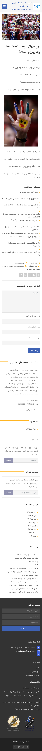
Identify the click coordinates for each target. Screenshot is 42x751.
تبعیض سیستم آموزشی (30, 575)
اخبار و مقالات (32, 266)
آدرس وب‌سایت (34, 337)
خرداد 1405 (32, 515)
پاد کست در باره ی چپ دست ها (27, 565)
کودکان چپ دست (32, 588)
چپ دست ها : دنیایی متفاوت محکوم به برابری (20, 233)
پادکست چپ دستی (31, 568)
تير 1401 (33, 536)
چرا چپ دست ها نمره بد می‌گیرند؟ (24, 220)
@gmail (31, 404)
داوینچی (19, 571)
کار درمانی (21, 592)
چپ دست (18, 558)
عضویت (8, 492)
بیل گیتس (11, 571)
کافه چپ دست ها (31, 558)
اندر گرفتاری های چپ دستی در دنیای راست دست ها (21, 254)
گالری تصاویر (35, 671)
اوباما (25, 571)
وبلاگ (38, 668)
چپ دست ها (32, 561)
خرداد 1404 (32, 525)
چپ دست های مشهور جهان (14, 266)
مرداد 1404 (32, 522)
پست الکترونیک (34, 326)
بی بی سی (13, 585)
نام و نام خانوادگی (33, 316)
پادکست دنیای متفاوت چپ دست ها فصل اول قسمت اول (22, 228)
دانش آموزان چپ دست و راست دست (25, 578)
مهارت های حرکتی (32, 592)
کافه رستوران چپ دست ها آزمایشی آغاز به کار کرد (21, 198)
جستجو (8, 460)
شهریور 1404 (31, 519)
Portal (14, 742)
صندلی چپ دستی (16, 582)
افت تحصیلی (27, 585)
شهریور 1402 (32, 529)
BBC (20, 585)
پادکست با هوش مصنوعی (15, 568)
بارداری (9, 592)
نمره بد (35, 585)
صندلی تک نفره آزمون (30, 582)
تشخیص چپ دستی (18, 588)
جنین (15, 592)
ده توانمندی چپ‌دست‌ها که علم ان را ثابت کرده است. (22, 206)
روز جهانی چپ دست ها (27, 554)
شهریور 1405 (31, 512)
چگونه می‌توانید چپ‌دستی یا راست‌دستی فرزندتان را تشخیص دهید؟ (21, 215)
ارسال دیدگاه (34, 350)
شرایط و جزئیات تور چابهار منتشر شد (24, 236)
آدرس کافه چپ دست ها (28, 192)
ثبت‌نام (21, 628)
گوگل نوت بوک (33, 571)
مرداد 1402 (32, 532)
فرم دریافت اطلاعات (33, 675)
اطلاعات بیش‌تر (31, 410)
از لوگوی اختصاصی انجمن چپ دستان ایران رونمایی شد (23, 244)
